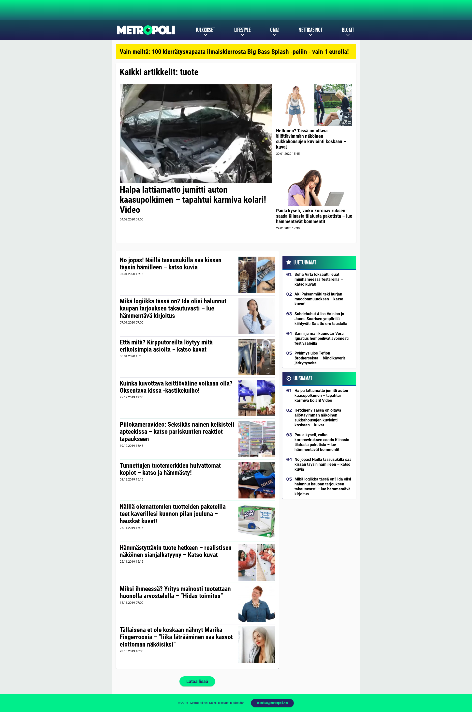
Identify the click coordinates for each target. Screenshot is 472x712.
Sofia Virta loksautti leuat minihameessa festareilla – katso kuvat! (319, 279)
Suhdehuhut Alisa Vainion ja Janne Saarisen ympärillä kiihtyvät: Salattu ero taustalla (321, 318)
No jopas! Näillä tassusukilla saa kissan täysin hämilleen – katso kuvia (170, 263)
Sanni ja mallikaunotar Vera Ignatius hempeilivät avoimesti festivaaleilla (322, 338)
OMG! (274, 30)
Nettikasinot (311, 30)
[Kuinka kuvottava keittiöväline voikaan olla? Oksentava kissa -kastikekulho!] (256, 398)
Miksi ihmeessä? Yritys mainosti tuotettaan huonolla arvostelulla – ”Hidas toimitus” (175, 592)
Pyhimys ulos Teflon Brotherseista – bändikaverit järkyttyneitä (320, 358)
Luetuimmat (305, 262)
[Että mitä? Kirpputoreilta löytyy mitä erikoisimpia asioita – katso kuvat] (256, 357)
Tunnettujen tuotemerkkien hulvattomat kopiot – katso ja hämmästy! (170, 469)
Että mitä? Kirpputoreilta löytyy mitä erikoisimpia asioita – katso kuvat (166, 346)
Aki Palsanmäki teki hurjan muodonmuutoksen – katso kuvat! (319, 299)
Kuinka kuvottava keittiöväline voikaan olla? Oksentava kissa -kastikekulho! (176, 387)
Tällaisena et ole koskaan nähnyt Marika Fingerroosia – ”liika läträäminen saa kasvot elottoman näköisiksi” (176, 637)
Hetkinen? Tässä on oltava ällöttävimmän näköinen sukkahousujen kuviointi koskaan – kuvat (311, 139)
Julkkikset (205, 30)
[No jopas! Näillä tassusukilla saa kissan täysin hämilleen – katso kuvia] (256, 275)
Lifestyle (242, 30)
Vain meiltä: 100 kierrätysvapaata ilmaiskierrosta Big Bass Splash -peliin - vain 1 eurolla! (234, 51)
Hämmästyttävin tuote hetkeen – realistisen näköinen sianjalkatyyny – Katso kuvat (176, 551)
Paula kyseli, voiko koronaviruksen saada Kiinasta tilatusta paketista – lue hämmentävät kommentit (314, 216)
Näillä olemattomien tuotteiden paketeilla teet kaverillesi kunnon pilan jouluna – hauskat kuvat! (173, 514)
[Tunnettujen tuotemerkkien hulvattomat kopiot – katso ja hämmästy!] (256, 480)
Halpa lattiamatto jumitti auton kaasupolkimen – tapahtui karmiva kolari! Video (193, 200)
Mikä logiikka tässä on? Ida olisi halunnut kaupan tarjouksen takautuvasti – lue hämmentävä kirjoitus (173, 308)
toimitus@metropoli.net (272, 703)
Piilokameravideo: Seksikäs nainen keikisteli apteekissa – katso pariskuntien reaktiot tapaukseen (177, 432)
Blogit (348, 30)
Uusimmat (303, 378)
